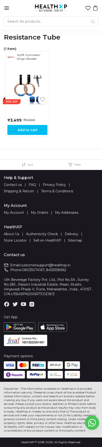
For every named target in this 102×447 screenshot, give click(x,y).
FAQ (32, 185)
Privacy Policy (54, 185)
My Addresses (66, 212)
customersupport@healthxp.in (45, 265)
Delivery (71, 234)
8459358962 (56, 270)
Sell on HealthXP (47, 240)
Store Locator (15, 240)
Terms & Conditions (57, 191)
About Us (11, 234)
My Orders (39, 212)
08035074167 (33, 270)
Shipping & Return (19, 191)
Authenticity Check (42, 234)
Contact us (13, 185)
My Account (14, 212)
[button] (88, 8)
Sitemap (75, 240)
